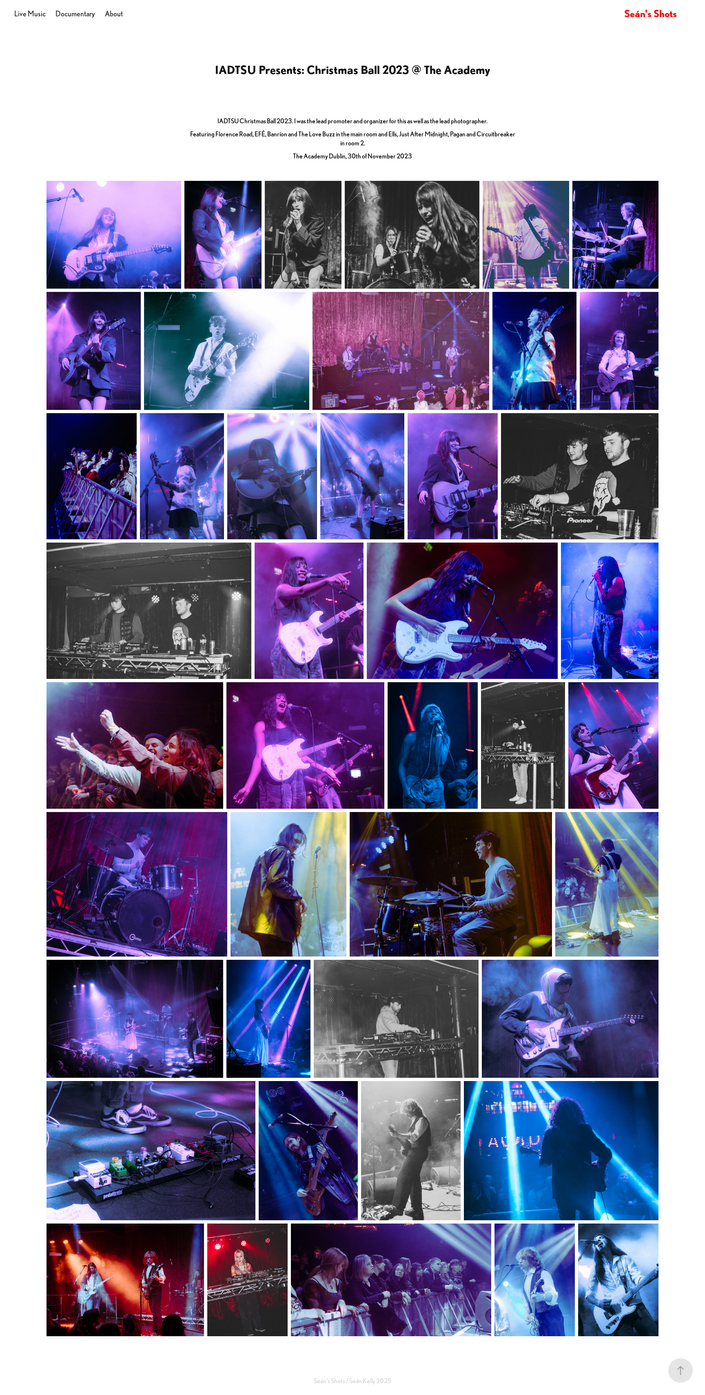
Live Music (30, 13)
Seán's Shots (650, 13)
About (114, 13)
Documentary (75, 13)
